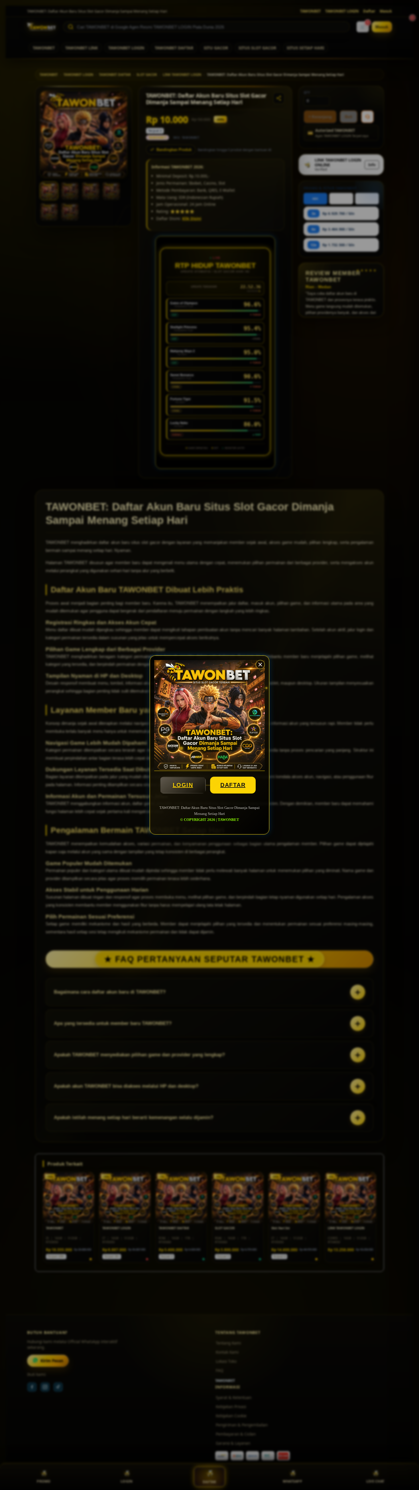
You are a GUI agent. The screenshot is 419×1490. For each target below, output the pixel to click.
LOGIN (183, 785)
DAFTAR (232, 785)
